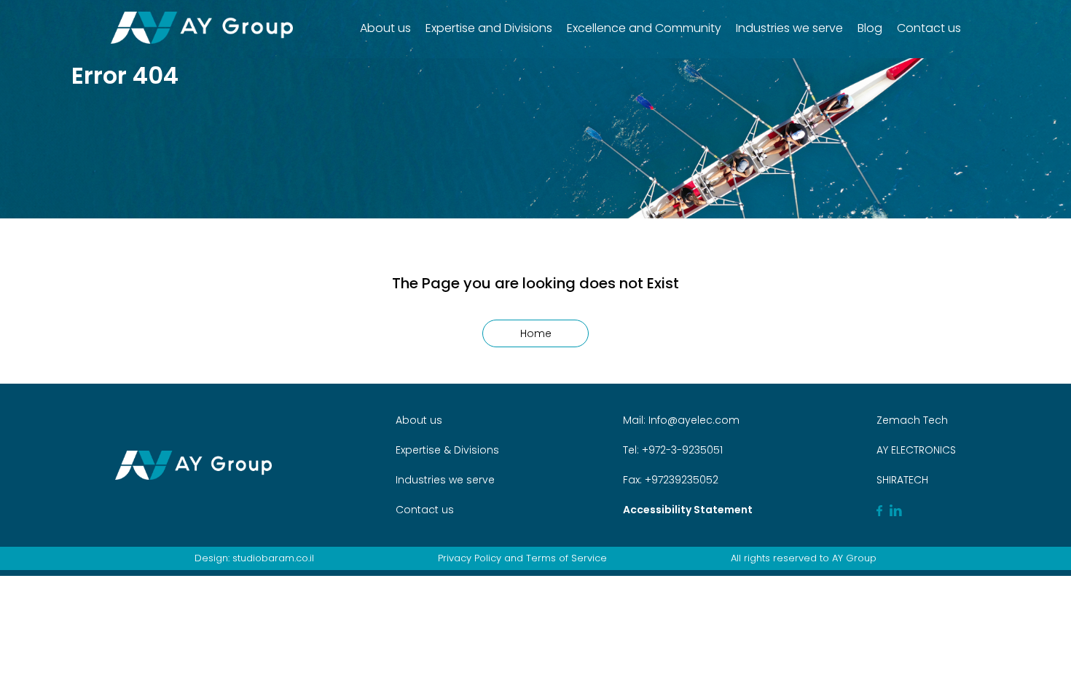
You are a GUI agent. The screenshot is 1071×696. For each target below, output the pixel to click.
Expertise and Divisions (488, 28)
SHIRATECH (902, 479)
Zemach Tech (912, 420)
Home (536, 333)
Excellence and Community (644, 28)
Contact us (929, 28)
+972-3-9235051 (681, 450)
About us (385, 28)
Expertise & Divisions (447, 450)
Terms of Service (566, 558)
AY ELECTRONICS (916, 450)
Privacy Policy (469, 558)
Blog (870, 28)
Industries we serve (789, 28)
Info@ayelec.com (694, 420)
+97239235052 (680, 479)
